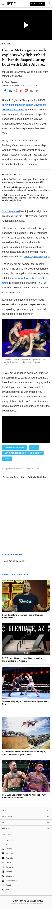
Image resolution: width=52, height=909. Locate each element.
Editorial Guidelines (38, 477)
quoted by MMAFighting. (36, 256)
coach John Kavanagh (14, 109)
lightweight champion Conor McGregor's (24, 104)
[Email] (31, 90)
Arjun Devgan (11, 82)
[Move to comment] (37, 90)
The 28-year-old (11, 211)
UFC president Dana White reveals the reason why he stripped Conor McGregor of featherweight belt (25, 198)
